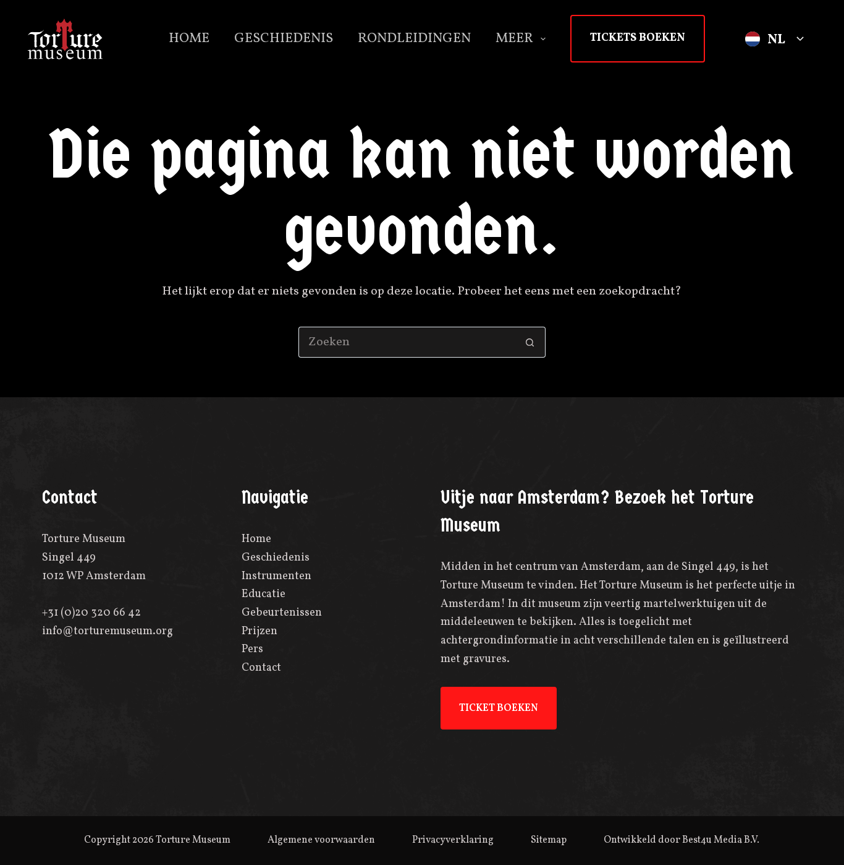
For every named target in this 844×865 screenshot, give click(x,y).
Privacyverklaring (453, 840)
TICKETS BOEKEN (637, 38)
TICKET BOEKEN (498, 708)
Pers (252, 649)
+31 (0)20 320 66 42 (91, 613)
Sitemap (549, 840)
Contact (261, 668)
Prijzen (259, 631)
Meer (514, 38)
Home (189, 38)
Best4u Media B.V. (720, 840)
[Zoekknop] (530, 342)
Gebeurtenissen (282, 613)
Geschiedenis (283, 38)
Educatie (263, 594)
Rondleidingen (414, 38)
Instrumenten (276, 576)
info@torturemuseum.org (107, 631)
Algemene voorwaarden (321, 840)
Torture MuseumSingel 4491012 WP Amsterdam (94, 557)
